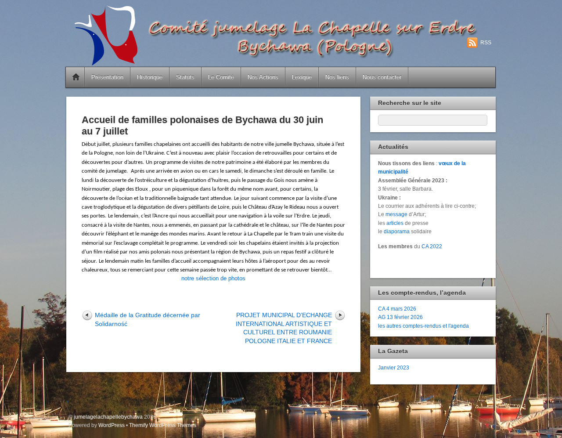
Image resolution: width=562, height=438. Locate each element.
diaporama (397, 231)
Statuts (185, 77)
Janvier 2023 (393, 367)
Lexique (302, 77)
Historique (149, 77)
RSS (485, 43)
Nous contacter (382, 77)
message (396, 214)
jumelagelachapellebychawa (108, 417)
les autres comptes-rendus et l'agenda (423, 326)
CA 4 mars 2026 (397, 308)
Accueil (76, 77)
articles (394, 223)
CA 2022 (432, 246)
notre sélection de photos (213, 278)
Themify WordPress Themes (162, 425)
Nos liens (337, 77)
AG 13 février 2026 (400, 317)
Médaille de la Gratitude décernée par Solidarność (147, 319)
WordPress (111, 425)
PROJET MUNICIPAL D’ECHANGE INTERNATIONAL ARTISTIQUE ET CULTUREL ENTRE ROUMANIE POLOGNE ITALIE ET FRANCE (284, 327)
